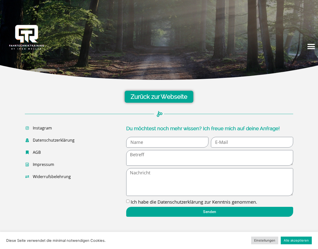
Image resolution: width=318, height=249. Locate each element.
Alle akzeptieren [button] (296, 240)
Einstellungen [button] (264, 240)
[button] (311, 46)
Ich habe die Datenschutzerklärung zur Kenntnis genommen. (194, 202)
